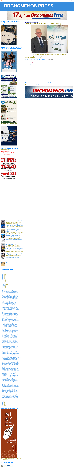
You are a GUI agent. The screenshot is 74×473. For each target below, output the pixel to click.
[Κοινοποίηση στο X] (50, 59)
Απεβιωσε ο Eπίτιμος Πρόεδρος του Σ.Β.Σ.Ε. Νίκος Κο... (10, 331)
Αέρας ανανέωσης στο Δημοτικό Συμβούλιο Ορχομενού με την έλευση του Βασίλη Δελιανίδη (14, 244)
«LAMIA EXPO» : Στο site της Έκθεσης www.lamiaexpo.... (10, 350)
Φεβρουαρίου (4, 284)
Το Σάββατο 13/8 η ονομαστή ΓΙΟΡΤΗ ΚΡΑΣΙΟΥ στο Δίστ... (10, 320)
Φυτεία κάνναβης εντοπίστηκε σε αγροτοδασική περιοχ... (10, 345)
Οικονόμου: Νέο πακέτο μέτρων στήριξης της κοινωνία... (10, 292)
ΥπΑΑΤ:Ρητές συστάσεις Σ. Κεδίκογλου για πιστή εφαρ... (10, 381)
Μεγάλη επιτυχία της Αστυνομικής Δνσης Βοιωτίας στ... (9, 337)
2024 (3, 403)
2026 (3, 405)
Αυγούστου (4, 289)
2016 (3, 277)
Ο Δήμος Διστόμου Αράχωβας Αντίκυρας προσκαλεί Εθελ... (10, 394)
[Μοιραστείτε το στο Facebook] (51, 59)
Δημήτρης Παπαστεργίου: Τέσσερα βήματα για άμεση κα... (10, 380)
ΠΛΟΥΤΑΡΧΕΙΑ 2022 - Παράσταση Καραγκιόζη (8, 325)
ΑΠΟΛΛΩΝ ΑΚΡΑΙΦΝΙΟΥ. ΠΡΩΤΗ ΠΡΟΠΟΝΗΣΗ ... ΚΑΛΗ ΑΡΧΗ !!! (11, 357)
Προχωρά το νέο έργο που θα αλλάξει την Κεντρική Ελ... (10, 317)
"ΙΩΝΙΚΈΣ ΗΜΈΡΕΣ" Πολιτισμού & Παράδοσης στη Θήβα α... (10, 361)
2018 (3, 279)
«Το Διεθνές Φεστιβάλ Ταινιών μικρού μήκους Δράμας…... (10, 323)
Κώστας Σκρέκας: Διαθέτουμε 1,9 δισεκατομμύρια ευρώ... (10, 356)
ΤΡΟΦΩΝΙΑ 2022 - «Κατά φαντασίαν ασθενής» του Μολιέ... (10, 373)
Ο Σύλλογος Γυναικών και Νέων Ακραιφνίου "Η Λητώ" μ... (10, 398)
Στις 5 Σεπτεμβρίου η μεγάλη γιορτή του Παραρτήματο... (10, 297)
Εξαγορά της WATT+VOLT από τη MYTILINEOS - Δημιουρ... (10, 353)
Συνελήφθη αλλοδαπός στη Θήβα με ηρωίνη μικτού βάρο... (10, 368)
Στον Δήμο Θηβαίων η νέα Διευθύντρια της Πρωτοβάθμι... (10, 364)
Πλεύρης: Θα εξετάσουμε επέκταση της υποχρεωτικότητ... (10, 358)
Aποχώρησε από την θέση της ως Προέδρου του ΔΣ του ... (10, 306)
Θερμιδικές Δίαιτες (4, 374)
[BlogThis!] (49, 59)
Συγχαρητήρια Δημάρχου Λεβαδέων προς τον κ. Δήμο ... (10, 390)
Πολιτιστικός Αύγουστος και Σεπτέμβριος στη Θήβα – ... (10, 354)
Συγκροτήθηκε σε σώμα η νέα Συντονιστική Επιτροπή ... (10, 321)
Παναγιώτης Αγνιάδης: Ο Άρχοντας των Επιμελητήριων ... (10, 375)
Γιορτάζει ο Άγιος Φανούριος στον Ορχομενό (12, 257)
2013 (3, 274)
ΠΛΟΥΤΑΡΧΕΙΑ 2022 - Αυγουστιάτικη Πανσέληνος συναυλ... (10, 332)
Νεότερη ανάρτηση (28, 82)
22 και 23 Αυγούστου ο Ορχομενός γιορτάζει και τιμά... (9, 336)
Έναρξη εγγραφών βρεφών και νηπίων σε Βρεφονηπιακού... (10, 389)
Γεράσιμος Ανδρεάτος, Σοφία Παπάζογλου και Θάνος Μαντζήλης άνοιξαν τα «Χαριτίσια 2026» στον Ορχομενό (14, 225)
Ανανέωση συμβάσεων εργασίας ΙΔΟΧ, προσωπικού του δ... (10, 290)
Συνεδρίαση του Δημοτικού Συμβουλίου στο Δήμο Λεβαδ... (10, 369)
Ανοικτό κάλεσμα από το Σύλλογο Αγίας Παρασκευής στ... (10, 391)
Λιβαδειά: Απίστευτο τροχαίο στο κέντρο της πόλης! (9, 367)
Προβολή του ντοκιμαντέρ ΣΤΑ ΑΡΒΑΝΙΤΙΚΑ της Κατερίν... (10, 383)
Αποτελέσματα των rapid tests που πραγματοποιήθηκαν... (10, 309)
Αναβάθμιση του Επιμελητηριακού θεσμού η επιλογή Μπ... (10, 300)
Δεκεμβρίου (4, 401)
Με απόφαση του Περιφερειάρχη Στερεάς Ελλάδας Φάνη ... (10, 351)
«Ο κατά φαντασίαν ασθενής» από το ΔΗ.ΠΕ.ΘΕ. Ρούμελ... (10, 370)
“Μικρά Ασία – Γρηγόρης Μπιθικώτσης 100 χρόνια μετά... (10, 304)
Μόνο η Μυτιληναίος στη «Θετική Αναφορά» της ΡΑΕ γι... (10, 298)
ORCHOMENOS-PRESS (28, 5)
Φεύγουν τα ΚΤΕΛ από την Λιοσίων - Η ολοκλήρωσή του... (10, 314)
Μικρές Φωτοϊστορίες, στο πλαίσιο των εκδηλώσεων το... (10, 385)
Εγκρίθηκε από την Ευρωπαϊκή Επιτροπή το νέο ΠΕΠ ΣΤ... (10, 379)
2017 (3, 278)
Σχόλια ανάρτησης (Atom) (34, 84)
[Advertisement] (49, 73)
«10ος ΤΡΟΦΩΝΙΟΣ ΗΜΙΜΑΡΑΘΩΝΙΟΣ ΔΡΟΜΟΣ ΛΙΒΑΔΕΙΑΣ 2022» (12, 339)
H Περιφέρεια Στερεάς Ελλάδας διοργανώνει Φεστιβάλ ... (10, 293)
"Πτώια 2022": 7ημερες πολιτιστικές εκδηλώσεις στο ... (9, 359)
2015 (3, 276)
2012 (3, 273)
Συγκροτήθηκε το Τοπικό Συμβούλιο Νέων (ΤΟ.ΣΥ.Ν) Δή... (10, 295)
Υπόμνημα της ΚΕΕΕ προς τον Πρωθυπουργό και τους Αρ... (10, 378)
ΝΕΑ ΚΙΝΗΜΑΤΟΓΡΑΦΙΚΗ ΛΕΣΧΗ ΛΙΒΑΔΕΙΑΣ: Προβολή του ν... (11, 362)
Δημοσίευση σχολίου (28, 64)
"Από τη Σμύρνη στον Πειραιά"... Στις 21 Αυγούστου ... (9, 341)
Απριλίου (3, 286)
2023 (3, 402)
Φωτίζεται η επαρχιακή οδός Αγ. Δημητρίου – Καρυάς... (9, 324)
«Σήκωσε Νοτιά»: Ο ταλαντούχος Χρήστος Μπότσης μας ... (10, 386)
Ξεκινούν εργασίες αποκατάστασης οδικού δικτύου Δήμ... (10, 308)
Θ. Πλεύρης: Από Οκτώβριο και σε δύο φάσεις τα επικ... (10, 318)
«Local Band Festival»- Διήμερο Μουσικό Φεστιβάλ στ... (10, 319)
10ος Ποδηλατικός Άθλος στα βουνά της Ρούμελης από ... (10, 342)
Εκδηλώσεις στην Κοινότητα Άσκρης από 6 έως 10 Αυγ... (10, 296)
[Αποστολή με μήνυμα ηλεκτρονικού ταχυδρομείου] (48, 59)
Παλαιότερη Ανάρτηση (69, 82)
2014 (3, 275)
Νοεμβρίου (4, 400)
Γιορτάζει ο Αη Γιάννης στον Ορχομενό (11, 262)
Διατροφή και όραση (5, 352)
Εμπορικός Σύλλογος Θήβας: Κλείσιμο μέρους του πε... (10, 387)
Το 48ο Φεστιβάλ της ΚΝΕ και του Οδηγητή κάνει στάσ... (10, 384)
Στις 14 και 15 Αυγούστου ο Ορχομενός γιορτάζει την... (9, 303)
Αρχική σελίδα (48, 82)
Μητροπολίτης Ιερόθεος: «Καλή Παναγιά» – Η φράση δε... (10, 334)
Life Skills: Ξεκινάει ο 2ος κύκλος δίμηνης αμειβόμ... (9, 372)
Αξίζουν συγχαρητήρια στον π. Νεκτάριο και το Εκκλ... (9, 302)
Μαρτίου (3, 285)
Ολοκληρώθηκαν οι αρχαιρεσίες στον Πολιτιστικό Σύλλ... (10, 329)
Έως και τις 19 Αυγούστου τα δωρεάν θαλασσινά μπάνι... (10, 312)
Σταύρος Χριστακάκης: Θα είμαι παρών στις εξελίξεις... (9, 395)
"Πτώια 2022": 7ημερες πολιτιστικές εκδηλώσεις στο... (9, 347)
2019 (3, 280)
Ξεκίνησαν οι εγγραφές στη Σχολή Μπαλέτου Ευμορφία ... (10, 392)
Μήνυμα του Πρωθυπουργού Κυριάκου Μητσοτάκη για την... (10, 348)
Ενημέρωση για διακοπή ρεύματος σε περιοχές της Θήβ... (10, 346)
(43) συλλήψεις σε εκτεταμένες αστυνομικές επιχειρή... (10, 326)
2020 (3, 281)
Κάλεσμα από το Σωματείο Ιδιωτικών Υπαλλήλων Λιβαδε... (10, 365)
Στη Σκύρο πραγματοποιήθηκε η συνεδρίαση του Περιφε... (10, 397)
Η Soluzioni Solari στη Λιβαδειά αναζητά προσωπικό (13, 239)
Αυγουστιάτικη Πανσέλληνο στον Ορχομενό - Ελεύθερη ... (10, 330)
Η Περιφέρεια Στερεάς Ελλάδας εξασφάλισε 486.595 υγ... (10, 343)
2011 (3, 272)
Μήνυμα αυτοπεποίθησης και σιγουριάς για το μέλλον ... (10, 335)
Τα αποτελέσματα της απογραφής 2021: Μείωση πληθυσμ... (10, 363)
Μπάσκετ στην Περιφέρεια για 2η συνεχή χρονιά (9, 340)
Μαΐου (3, 287)
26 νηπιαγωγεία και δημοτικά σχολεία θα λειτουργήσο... (10, 291)
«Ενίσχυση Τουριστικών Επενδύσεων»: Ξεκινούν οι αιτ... (10, 301)
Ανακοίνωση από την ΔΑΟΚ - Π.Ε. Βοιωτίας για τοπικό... (10, 315)
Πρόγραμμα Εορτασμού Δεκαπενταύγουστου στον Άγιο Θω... (10, 328)
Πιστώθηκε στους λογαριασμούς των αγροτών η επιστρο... (10, 396)
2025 (3, 404)
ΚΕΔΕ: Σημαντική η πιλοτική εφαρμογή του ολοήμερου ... (10, 313)
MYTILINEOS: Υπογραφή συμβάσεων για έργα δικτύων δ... (10, 376)
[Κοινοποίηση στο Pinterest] (52, 59)
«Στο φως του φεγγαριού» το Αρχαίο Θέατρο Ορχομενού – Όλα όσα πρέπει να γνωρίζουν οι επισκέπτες (14, 249)
